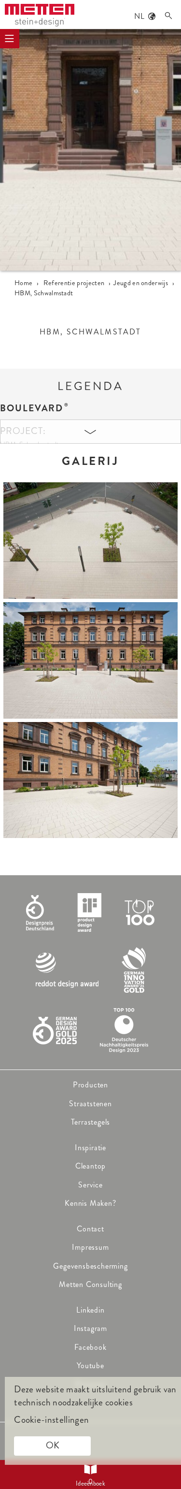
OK (52, 1445)
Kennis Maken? (90, 1203)
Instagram (90, 1328)
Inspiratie (90, 1147)
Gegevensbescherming (90, 1266)
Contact (90, 1228)
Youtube (90, 1365)
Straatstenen (90, 1103)
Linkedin (90, 1310)
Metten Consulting (90, 1284)
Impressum (90, 1247)
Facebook (90, 1347)
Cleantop (90, 1165)
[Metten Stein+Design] (39, 15)
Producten (90, 1084)
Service (90, 1184)
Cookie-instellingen (51, 1420)
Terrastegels (91, 1122)
